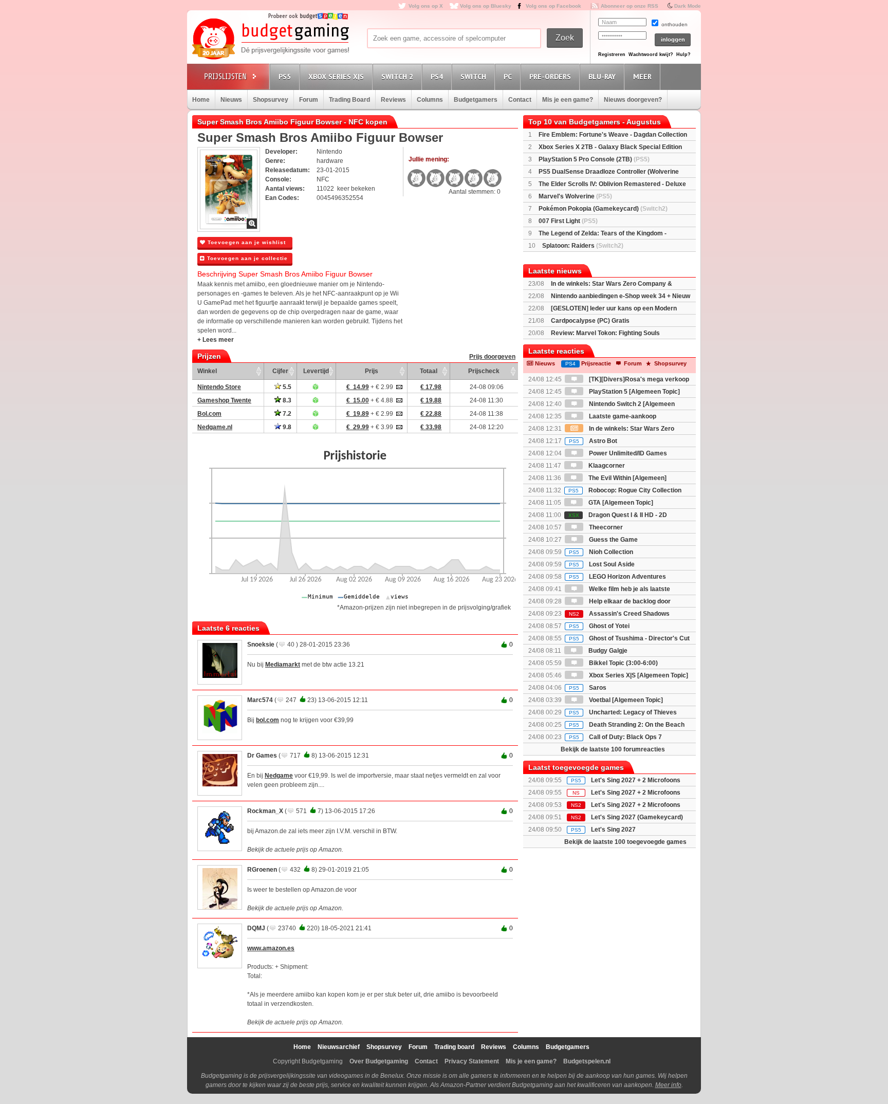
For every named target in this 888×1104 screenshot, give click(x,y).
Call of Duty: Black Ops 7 (615, 737)
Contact (519, 99)
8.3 (286, 400)
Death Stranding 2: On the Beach (626, 724)
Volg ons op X (426, 6)
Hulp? (683, 54)
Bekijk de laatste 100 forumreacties (613, 749)
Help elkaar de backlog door (629, 601)
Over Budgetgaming (378, 1061)
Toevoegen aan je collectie (246, 258)
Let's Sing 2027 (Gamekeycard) (637, 817)
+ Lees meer (215, 339)
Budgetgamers (475, 99)
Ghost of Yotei (599, 626)
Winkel (207, 371)
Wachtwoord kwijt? (650, 54)
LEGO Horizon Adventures (617, 576)
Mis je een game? (567, 99)
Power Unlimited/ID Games (627, 453)
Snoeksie (260, 644)
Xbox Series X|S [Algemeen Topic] (637, 675)
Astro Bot (593, 441)
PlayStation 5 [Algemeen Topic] (633, 391)
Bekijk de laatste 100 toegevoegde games (625, 841)
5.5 (286, 387)
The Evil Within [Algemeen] (627, 478)
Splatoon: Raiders (582, 245)
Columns (430, 99)
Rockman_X (265, 811)
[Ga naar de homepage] (270, 39)
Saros (587, 687)
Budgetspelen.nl (586, 1061)
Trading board (454, 1047)
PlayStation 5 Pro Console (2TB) (594, 159)
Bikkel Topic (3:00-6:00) (622, 663)
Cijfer (280, 371)
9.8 (286, 427)
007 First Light (568, 221)
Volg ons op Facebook (553, 6)
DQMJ (256, 928)
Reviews (393, 99)
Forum (308, 99)
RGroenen (262, 869)
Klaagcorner (606, 465)
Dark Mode (687, 6)
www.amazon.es (270, 948)
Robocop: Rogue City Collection (624, 490)
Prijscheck (483, 371)
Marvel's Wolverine (575, 196)
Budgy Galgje (607, 650)
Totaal (428, 371)
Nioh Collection (601, 552)
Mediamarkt (282, 664)
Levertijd (316, 371)
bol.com (267, 720)
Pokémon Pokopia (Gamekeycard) (603, 208)
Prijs (371, 371)
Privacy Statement (472, 1061)
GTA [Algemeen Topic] (620, 502)
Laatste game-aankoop (621, 416)
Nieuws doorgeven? (633, 99)
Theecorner (605, 527)
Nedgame (279, 775)
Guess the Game (612, 539)
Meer (642, 76)
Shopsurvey (270, 99)
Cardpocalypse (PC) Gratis (590, 320)
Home (201, 99)
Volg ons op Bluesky (485, 6)
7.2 (286, 413)
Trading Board (349, 99)
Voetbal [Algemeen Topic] (625, 700)
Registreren (611, 54)
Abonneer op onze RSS (629, 6)
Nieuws (231, 99)
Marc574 (260, 700)
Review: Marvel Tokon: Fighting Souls (605, 333)
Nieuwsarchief (339, 1047)
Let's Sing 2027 (613, 829)
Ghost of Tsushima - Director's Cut (629, 638)
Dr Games (262, 755)
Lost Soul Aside (602, 564)
